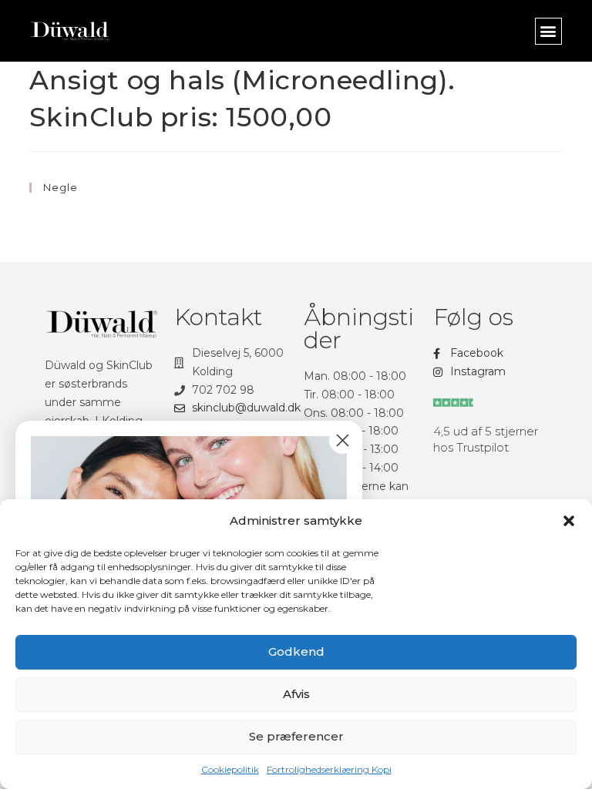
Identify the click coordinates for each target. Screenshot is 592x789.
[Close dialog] (342, 440)
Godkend (296, 651)
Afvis (296, 694)
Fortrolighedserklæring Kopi (329, 769)
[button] (569, 521)
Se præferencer (296, 736)
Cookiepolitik (230, 769)
